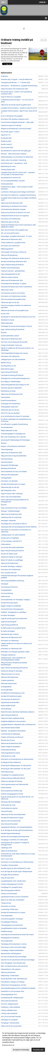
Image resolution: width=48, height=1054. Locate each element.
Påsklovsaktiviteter (7, 323)
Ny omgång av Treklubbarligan (11, 381)
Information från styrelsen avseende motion (15, 119)
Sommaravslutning (7, 593)
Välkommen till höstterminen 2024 (12, 280)
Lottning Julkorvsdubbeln (9, 1013)
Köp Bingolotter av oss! (8, 366)
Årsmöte (3, 332)
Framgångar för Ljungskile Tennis (11, 887)
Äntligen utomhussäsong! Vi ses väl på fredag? (16, 128)
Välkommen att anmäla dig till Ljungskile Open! (16, 105)
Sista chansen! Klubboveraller (10, 727)
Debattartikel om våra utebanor (11, 969)
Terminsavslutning (7, 459)
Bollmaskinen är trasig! (8, 391)
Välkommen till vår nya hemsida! (11, 1026)
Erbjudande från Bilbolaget (9, 465)
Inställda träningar (6, 931)
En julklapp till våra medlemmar (11, 762)
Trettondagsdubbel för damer (10, 753)
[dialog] (24, 1041)
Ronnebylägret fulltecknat (9, 922)
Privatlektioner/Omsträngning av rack (13, 693)
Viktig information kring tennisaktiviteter (13, 456)
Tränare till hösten (6, 811)
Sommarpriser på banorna (9, 587)
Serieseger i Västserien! (8, 520)
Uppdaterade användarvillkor (10, 702)
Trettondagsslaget (7, 449)
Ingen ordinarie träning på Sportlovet (12, 329)
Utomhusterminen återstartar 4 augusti (13, 209)
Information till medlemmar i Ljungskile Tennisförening (18, 195)
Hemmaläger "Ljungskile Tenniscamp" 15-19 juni (16, 236)
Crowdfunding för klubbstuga (10, 734)
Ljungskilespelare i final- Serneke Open (13, 881)
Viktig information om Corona (10, 674)
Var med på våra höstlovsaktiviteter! (12, 547)
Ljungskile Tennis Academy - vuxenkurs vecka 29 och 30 (19, 108)
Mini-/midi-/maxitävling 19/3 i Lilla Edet (13, 437)
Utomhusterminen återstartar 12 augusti (13, 283)
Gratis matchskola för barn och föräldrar (14, 471)
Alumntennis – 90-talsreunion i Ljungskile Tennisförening (19, 86)
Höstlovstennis (6, 544)
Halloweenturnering (7, 772)
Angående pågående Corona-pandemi (13, 721)
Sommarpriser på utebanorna (10, 699)
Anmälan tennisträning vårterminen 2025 (14, 261)
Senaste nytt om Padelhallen (10, 538)
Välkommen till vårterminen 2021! (11, 637)
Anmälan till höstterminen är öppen (12, 817)
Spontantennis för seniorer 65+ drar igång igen (16, 150)
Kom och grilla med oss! (9, 573)
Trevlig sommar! (6, 903)
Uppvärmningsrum (7, 462)
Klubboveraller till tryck (8, 705)
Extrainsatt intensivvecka (9, 683)
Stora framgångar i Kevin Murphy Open (13, 963)
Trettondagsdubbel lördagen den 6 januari (14, 353)
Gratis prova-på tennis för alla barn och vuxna (15, 212)
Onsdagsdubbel (6, 478)
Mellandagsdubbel (7, 249)
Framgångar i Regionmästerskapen (12, 950)
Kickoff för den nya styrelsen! (10, 413)
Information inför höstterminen (11, 219)
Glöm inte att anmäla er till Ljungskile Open (14, 230)
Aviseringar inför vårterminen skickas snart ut (15, 258)
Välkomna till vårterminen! (9, 851)
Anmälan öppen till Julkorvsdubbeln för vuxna (15, 868)
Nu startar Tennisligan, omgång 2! (11, 566)
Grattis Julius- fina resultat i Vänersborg (13, 160)
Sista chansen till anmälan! (9, 824)
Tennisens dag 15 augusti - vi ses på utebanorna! (16, 79)
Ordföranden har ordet (8, 756)
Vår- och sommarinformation (10, 233)
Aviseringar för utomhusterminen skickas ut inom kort (18, 317)
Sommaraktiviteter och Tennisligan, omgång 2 (15, 599)
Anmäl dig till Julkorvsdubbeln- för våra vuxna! (15, 768)
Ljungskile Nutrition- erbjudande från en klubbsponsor (18, 724)
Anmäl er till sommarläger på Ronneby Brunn (15, 836)
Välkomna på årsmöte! (8, 972)
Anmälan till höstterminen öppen (11, 696)
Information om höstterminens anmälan (13, 296)
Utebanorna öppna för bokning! (11, 125)
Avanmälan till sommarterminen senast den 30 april (17, 934)
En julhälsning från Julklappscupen (12, 997)
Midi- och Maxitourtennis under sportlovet (14, 966)
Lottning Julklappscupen (9, 1010)
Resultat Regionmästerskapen (10, 833)
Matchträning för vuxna (8, 166)
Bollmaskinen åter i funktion (10, 634)
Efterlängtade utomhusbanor (10, 938)
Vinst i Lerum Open (7, 859)
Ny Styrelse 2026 (6, 138)
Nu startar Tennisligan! (8, 615)
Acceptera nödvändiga (21, 1050)
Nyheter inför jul (6, 362)
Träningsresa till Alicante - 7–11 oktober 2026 (15, 82)
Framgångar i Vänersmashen (10, 1023)
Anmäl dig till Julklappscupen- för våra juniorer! (16, 765)
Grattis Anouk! (5, 596)
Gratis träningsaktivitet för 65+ (10, 274)
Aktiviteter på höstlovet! (8, 468)
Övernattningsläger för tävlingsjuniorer (13, 434)
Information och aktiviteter (9, 481)
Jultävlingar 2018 (6, 848)
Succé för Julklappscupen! (9, 1004)
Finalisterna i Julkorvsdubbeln (10, 1007)
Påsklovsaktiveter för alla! (9, 430)
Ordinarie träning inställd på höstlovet (13, 778)
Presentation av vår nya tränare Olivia (12, 991)
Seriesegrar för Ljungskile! (9, 1020)
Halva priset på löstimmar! (9, 1001)
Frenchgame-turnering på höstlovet (12, 375)
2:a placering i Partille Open (9, 909)
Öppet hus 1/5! (5, 135)
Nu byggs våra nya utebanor (10, 874)
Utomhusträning (6, 709)
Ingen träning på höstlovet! (9, 372)
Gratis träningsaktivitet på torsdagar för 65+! (15, 385)
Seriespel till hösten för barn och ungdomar (15, 215)
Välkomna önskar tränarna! (9, 277)
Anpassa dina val (8, 1045)
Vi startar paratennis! (7, 680)
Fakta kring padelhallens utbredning (12, 581)
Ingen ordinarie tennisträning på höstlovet (14, 668)
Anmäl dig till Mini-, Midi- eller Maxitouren (14, 979)
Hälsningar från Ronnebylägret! (11, 802)
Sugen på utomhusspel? (9, 622)
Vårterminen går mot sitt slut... (10, 302)
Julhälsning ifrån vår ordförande (11, 517)
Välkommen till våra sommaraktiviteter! (13, 814)
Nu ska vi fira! (5, 313)
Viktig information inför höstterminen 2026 (14, 89)
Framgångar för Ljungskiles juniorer (12, 775)
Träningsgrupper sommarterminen (12, 925)
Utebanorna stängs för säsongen (11, 557)
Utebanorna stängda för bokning (11, 781)
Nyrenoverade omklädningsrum (11, 953)
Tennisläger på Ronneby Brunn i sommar (14, 944)
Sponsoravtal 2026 (7, 147)
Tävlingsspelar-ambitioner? (9, 407)
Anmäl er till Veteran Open (9, 554)
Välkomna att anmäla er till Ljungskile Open (14, 310)
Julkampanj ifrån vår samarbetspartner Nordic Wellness (19, 527)
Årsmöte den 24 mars (8, 740)
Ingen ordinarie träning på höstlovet (12, 264)
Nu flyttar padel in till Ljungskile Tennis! (13, 628)
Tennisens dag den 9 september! (11, 388)
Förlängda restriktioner (8, 655)
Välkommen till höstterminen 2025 (12, 203)
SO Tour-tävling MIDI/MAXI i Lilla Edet (13, 181)
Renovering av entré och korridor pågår (13, 947)
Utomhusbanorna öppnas (9, 808)
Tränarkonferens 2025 (8, 169)
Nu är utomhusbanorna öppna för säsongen (15, 416)
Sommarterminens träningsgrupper (12, 609)
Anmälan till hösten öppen (9, 603)
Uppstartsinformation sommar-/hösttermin (14, 897)
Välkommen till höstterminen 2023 (12, 394)
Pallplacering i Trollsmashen (10, 975)
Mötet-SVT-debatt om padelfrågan (12, 560)
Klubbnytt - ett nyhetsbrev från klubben (13, 731)
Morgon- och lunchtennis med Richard (13, 446)
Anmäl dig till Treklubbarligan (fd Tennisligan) (15, 440)
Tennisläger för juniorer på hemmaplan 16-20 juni (16, 326)
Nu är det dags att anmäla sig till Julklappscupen (16, 871)
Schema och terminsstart (9, 893)
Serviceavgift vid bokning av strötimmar (13, 252)
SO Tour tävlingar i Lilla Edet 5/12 (11, 541)
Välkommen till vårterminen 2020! (11, 743)
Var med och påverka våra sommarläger (13, 956)
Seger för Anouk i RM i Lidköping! (12, 493)
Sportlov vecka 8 (6, 144)
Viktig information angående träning (12, 718)
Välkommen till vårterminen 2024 (11, 339)
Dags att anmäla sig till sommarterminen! (14, 618)
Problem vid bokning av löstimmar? (12, 737)
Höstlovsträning (6, 787)
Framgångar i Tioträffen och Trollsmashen (14, 840)
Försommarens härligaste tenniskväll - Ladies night (17, 122)
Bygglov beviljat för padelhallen (11, 606)
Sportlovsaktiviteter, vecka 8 (10, 336)
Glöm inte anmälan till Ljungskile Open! (13, 299)
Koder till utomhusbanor (8, 400)
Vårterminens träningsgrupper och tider (13, 985)
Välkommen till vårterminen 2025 (11, 239)
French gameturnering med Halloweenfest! (14, 784)
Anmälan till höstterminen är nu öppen (13, 484)
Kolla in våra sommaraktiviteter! (11, 497)
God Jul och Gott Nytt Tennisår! (11, 1016)
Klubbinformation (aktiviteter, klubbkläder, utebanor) (17, 712)
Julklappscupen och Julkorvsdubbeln (13, 359)
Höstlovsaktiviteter (7, 184)
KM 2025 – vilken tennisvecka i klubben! (13, 154)
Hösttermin (4, 76)
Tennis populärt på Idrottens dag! (11, 791)
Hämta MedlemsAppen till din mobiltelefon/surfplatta (18, 988)
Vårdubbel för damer (7, 320)
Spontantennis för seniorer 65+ (11, 177)
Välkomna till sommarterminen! (11, 821)
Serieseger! (4, 584)
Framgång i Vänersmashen (9, 865)
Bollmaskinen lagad (7, 369)
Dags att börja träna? (7, 878)
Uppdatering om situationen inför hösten (14, 206)
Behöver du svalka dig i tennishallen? (13, 900)
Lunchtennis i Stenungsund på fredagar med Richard (18, 192)
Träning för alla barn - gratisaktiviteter (13, 271)
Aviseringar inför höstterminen (10, 403)
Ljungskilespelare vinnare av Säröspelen (14, 928)
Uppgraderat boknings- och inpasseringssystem (16, 827)
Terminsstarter (5, 397)
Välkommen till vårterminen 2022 (11, 514)
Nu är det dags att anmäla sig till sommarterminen (17, 830)
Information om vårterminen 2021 (11, 648)
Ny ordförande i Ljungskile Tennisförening (14, 424)
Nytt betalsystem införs (8, 490)
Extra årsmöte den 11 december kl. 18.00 (14, 163)
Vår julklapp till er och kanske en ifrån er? (14, 524)
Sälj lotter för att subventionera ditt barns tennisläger (18, 960)
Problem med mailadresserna (10, 268)
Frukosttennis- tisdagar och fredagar (13, 982)
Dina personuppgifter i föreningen (12, 919)
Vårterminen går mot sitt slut (10, 222)
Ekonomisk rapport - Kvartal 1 (10, 132)
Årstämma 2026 (6, 141)
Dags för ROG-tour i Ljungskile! (11, 97)
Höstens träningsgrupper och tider (12, 794)
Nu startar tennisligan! (8, 631)
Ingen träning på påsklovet (9, 625)
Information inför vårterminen (10, 246)
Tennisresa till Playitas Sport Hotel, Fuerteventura (16, 287)
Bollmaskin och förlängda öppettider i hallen (15, 652)
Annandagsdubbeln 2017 (9, 994)
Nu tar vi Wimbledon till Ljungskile (12, 116)
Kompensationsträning (8, 750)
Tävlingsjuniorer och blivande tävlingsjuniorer (15, 378)
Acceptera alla (38, 1050)
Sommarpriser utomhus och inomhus (13, 293)
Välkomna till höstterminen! (9, 475)
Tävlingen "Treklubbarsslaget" (10, 511)
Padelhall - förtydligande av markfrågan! (13, 612)
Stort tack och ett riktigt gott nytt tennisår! (14, 342)
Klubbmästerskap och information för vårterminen (17, 157)
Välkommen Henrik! (7, 290)
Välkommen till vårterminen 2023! (11, 452)
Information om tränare (8, 906)
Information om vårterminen (10, 640)
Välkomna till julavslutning (9, 255)
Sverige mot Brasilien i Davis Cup (11, 345)
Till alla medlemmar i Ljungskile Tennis (13, 242)
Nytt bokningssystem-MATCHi (10, 890)
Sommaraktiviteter (7, 427)
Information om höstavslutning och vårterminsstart (17, 759)
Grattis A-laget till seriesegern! (10, 746)
